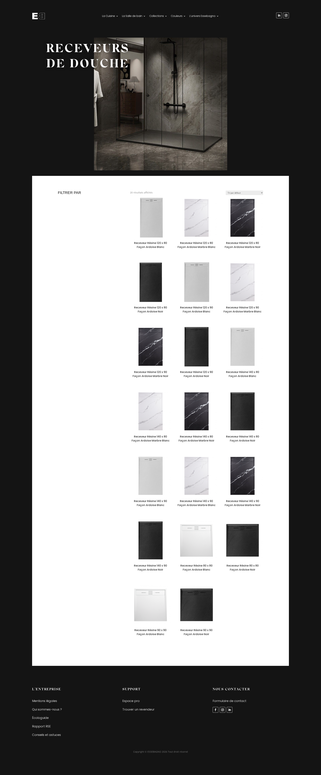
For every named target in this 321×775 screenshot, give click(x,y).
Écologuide (40, 718)
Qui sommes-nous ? (47, 709)
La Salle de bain (132, 16)
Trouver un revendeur (138, 709)
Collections (156, 16)
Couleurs (176, 16)
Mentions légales (44, 701)
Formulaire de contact (229, 701)
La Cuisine (108, 16)
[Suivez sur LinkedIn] (279, 15)
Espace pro (131, 701)
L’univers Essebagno (202, 16)
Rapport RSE (41, 726)
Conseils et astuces (46, 735)
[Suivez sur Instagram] (286, 15)
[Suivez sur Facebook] (215, 710)
